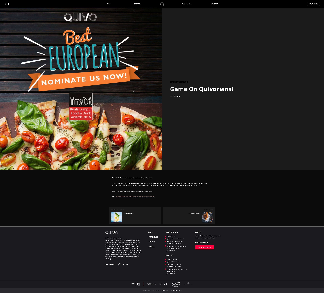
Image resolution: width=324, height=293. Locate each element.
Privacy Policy (165, 290)
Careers (151, 246)
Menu (109, 4)
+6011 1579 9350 (172, 259)
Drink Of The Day (179, 82)
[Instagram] (119, 264)
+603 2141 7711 (171, 236)
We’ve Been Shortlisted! (194, 213)
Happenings (186, 4)
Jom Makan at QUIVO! (129, 213)
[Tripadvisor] (126, 264)
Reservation (313, 4)
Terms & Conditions (176, 290)
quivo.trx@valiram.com (174, 262)
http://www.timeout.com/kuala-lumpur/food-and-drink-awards (135, 196)
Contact (214, 4)
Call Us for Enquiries (204, 247)
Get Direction (171, 250)
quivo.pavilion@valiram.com (175, 239)
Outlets (137, 4)
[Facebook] (123, 264)
